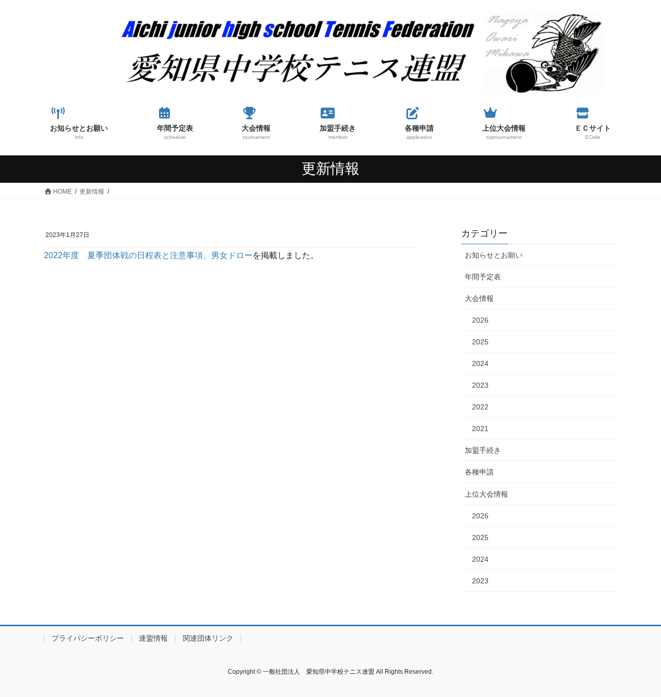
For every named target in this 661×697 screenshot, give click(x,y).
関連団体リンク (208, 638)
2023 (480, 385)
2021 (480, 428)
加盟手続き (483, 450)
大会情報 (479, 298)
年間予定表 (483, 277)
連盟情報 (153, 638)
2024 (480, 363)
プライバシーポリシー (88, 638)
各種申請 (479, 472)
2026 (480, 320)
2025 (480, 342)
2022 (480, 407)
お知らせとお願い (494, 255)
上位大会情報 (486, 494)
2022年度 (65, 255)
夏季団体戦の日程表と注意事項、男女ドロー (170, 255)
